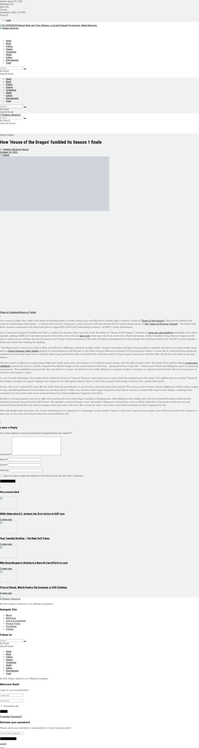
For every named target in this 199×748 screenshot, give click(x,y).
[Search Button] (25, 68)
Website (4, 470)
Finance (9, 49)
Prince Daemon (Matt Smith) (23, 350)
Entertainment (12, 60)
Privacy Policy (13, 623)
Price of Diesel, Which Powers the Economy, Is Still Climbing (33, 587)
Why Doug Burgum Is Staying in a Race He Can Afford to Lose (34, 562)
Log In (3, 743)
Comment (5, 454)
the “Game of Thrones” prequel (161, 323)
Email (3, 465)
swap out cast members (160, 332)
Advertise (11, 618)
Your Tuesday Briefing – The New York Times (25, 538)
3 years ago (6, 544)
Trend (8, 63)
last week (84, 335)
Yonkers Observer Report (16, 149)
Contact (10, 629)
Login (8, 20)
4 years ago (6, 593)
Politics (9, 46)
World (8, 43)
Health (9, 54)
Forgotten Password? (11, 716)
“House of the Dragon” (153, 320)
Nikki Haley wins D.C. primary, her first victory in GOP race (32, 513)
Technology (11, 52)
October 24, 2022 (9, 152)
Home (8, 40)
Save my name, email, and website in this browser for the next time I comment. (43, 475)
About (9, 615)
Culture (9, 57)
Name (4, 459)
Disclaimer (11, 626)
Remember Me (11, 706)
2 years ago (6, 519)
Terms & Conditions (16, 620)
